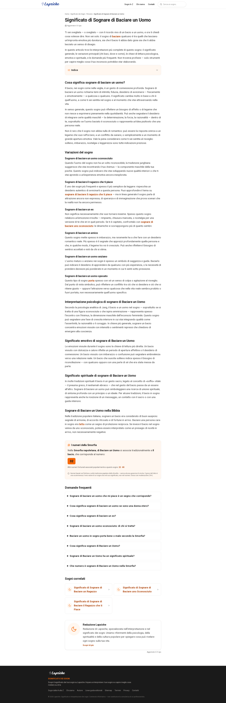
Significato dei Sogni (77, 14)
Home (67, 14)
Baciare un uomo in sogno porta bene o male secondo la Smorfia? (107, 535)
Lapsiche (57, 697)
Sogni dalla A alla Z (56, 690)
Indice (74, 70)
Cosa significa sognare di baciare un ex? (93, 515)
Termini (118, 690)
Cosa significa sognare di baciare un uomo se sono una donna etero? (109, 505)
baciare (116, 36)
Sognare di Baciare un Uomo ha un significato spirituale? (102, 555)
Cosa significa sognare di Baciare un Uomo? (95, 545)
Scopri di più (88, 645)
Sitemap (108, 690)
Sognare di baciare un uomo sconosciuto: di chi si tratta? (102, 525)
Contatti (151, 4)
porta (91, 280)
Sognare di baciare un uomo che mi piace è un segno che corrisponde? (110, 495)
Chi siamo (140, 4)
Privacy (126, 690)
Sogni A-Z (129, 4)
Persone (89, 14)
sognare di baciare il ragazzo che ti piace (88, 194)
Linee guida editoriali (93, 690)
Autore (80, 690)
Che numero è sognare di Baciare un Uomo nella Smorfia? (103, 565)
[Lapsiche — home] (50, 4)
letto (81, 424)
